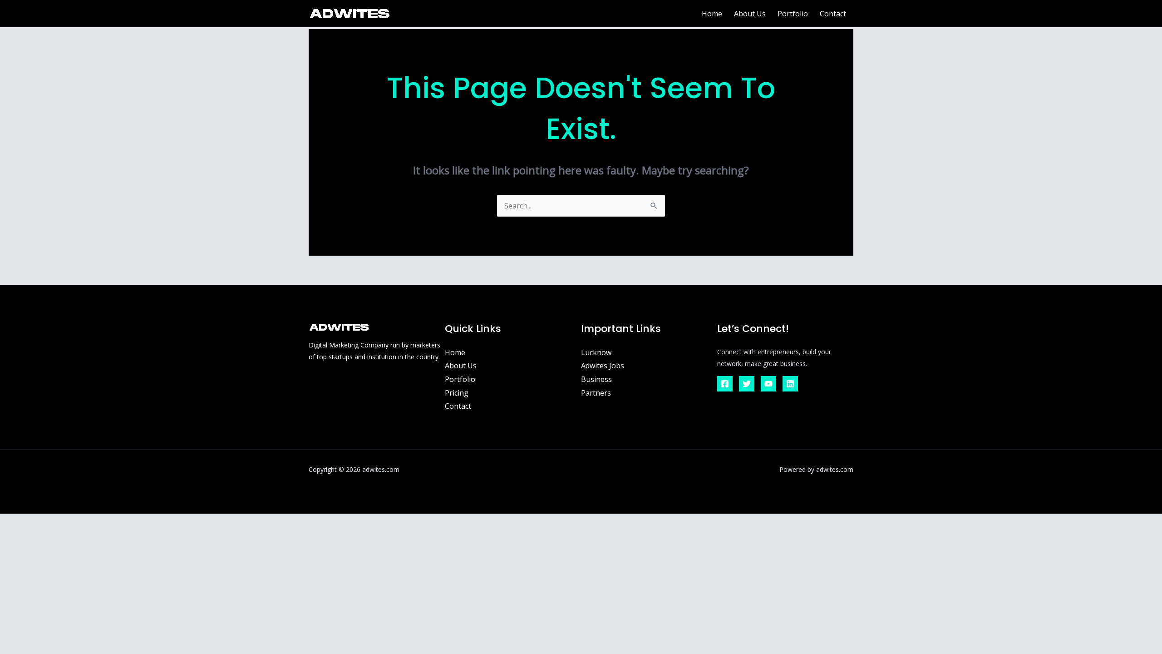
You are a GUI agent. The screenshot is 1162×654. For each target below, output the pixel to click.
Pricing (456, 393)
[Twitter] (746, 383)
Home (712, 14)
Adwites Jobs (602, 366)
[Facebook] (725, 383)
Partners (596, 393)
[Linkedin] (790, 383)
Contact (833, 14)
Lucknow (596, 352)
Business (596, 379)
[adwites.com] (349, 13)
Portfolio (793, 14)
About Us (750, 14)
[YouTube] (768, 383)
